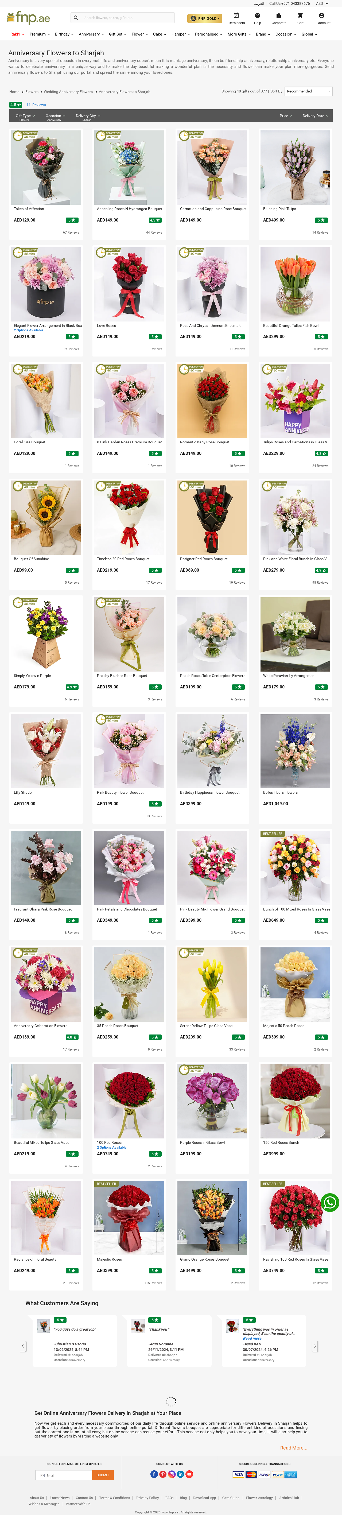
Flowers (24, 119)
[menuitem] (17, 34)
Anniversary (54, 119)
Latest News (59, 1497)
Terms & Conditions (114, 1497)
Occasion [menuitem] (283, 34)
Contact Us (84, 1497)
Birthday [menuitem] (62, 34)
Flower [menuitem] (138, 34)
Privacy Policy (147, 1497)
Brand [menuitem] (261, 34)
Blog (183, 1497)
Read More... (294, 1448)
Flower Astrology (259, 1497)
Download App (204, 1497)
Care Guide (230, 1497)
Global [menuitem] (307, 34)
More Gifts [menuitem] (237, 34)
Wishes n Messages (43, 1504)
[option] (75, 1341)
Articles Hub (289, 1497)
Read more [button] (252, 1338)
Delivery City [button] (86, 117)
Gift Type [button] (23, 117)
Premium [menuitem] (38, 34)
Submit (103, 1475)
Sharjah (87, 119)
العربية (259, 3)
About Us (37, 1497)
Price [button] (284, 116)
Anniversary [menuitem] (89, 34)
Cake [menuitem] (157, 34)
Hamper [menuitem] (179, 34)
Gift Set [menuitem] (115, 34)
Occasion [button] (53, 117)
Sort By (251, 91)
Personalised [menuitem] (206, 34)
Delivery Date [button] (313, 116)
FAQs (169, 1497)
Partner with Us (78, 1504)
